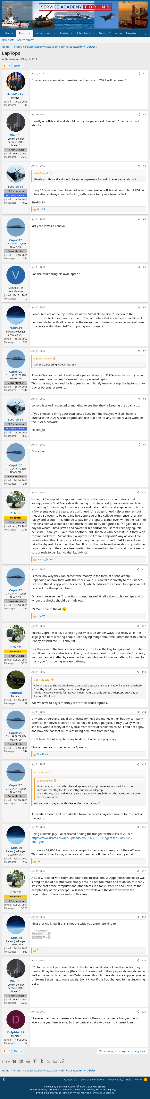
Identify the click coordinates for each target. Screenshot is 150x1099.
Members (83, 33)
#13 (144, 672)
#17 (144, 871)
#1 (144, 73)
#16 (144, 827)
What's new (43, 33)
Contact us (70, 1079)
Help (128, 1079)
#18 (144, 917)
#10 (144, 492)
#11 (144, 569)
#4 (144, 219)
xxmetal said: (41, 772)
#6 (144, 307)
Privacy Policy (79, 1092)
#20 (144, 1011)
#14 (144, 712)
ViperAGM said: (43, 358)
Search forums (25, 40)
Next (17, 66)
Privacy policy (115, 1079)
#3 (144, 165)
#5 (144, 267)
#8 (144, 398)
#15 (144, 764)
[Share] (139, 73)
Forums (24, 33)
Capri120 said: (42, 679)
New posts (8, 40)
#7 (144, 351)
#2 (144, 114)
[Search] (144, 33)
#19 (144, 960)
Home (9, 33)
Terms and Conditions (103, 1092)
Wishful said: (41, 173)
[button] (54, 33)
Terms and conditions (91, 1079)
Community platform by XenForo (75, 1086)
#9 (144, 444)
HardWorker (12, 59)
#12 (144, 626)
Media (64, 33)
